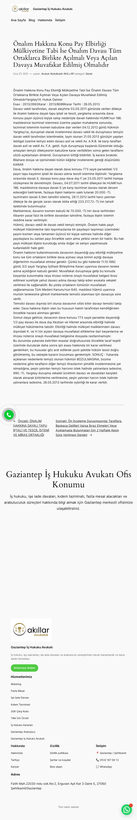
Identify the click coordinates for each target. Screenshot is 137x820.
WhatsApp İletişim (24, 667)
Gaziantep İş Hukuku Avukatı (52, 9)
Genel (89, 73)
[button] (126, 809)
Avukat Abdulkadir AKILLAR (57, 73)
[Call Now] (8, 414)
